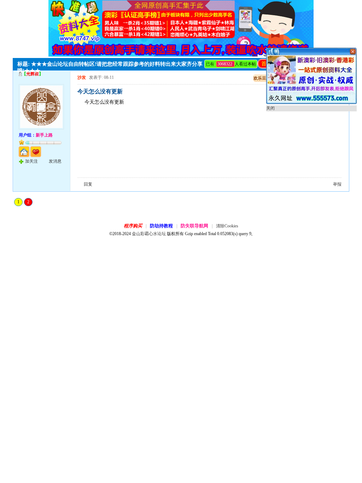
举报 (337, 184)
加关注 (31, 161)
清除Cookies (227, 225)
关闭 (270, 108)
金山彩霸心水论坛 (149, 233)
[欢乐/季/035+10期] (311, 102)
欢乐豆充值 (264, 78)
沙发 (81, 77)
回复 (88, 184)
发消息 (55, 161)
